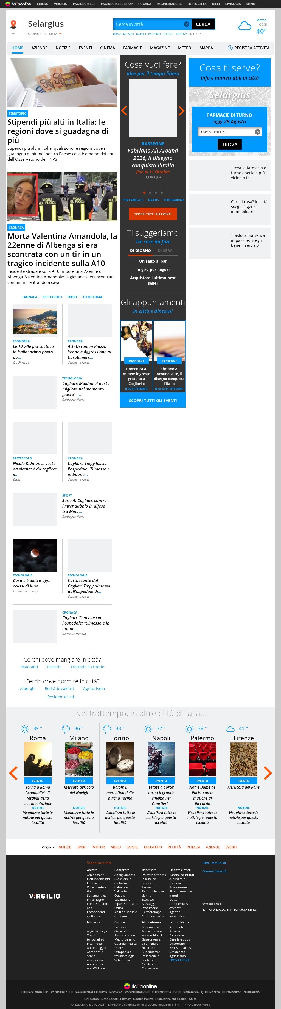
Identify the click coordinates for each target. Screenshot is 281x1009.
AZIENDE (39, 47)
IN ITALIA (195, 34)
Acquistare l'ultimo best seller (153, 280)
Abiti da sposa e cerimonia (125, 914)
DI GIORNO (140, 250)
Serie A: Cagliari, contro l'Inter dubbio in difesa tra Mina (84, 506)
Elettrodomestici (98, 879)
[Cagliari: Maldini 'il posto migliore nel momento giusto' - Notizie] (35, 382)
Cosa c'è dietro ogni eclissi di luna (31, 583)
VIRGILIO (61, 3)
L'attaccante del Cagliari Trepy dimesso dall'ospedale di (89, 586)
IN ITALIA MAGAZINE (216, 910)
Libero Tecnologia (25, 591)
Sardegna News (78, 362)
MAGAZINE (160, 47)
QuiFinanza (21, 362)
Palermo (202, 738)
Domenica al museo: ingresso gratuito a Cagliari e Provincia (136, 376)
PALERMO (154, 34)
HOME (17, 47)
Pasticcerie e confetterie (150, 958)
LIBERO (43, 3)
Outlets (119, 895)
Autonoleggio (96, 948)
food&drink (174, 200)
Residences (177, 952)
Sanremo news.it (74, 633)
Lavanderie (122, 899)
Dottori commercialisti (179, 901)
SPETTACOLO (52, 297)
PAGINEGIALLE (84, 3)
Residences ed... (62, 696)
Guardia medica (125, 943)
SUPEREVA (252, 992)
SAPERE (132, 847)
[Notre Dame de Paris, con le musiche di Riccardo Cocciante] (202, 758)
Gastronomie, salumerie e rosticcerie (151, 943)
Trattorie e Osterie (87, 666)
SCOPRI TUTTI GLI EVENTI (153, 214)
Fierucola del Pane (243, 787)
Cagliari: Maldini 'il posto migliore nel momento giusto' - (86, 389)
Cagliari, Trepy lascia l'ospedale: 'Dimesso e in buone (89, 469)
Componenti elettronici (96, 914)
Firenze (244, 738)
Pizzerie (54, 666)
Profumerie (150, 908)
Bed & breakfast (59, 688)
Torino (120, 738)
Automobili (95, 964)
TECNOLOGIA (92, 297)
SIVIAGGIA (233, 3)
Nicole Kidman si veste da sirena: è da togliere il (35, 469)
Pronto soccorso (125, 935)
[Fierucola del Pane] (243, 758)
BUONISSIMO (232, 992)
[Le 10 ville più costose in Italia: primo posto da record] (35, 318)
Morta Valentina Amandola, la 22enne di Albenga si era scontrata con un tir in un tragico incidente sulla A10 (62, 249)
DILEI (216, 3)
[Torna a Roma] (38, 758)
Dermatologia (151, 912)
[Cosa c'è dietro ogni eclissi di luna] (35, 555)
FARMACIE (132, 47)
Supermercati (151, 927)
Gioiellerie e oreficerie (122, 881)
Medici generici (125, 939)
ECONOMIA (21, 341)
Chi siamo (91, 998)
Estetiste (148, 899)
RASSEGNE (153, 144)
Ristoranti (29, 666)
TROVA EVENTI (179, 960)
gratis (153, 200)
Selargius (46, 23)
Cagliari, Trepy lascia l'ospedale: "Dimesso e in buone (85, 623)
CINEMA (107, 47)
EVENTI (85, 47)
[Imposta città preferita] (14, 24)
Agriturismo (94, 688)
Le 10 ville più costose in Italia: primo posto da (33, 351)
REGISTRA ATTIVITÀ (251, 47)
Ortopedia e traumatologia (124, 954)
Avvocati (175, 908)
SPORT (72, 297)
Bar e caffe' (176, 935)
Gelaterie (148, 964)
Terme (146, 887)
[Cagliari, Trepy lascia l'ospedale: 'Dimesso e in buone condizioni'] (90, 428)
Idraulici (92, 883)
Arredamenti (96, 875)
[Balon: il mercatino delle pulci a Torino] (120, 758)
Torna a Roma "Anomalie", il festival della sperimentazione (38, 795)
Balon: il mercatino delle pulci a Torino (120, 793)
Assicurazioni (178, 887)
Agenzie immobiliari (177, 914)
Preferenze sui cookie (170, 998)
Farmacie (120, 927)
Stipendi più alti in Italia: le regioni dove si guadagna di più (57, 131)
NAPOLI (141, 34)
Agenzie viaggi (97, 931)
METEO (184, 47)
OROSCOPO (153, 847)
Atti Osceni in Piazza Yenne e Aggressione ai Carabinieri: (89, 351)
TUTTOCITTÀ (197, 3)
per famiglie (133, 200)
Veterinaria (122, 960)
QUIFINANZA (210, 992)
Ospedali (120, 931)
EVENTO (38, 781)
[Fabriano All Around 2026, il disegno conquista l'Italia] (153, 108)
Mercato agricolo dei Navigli (79, 790)
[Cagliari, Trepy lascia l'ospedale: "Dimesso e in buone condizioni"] (35, 616)
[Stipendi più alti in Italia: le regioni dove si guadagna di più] (62, 88)
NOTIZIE (63, 47)
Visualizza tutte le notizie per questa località (38, 817)
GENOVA (181, 34)
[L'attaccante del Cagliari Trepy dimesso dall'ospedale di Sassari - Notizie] (90, 545)
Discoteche (177, 943)
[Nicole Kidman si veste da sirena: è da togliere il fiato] (35, 437)
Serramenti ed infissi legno (97, 897)
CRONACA (16, 227)
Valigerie (120, 891)
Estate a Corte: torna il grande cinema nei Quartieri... (161, 795)
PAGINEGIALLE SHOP (117, 3)
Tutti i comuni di (214, 863)
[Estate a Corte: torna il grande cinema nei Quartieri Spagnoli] (161, 758)
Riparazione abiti (126, 904)
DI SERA (165, 250)
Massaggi (148, 904)
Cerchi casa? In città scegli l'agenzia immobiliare (249, 206)
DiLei (16, 479)
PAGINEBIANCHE (169, 3)
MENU (250, 4)
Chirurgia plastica (154, 916)
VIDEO (116, 847)
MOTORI (99, 847)
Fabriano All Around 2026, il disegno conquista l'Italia (153, 158)
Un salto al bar (153, 261)
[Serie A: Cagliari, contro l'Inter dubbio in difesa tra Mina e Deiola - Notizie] (35, 499)
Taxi (90, 927)
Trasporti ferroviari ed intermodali (95, 939)
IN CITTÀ (174, 847)
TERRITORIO (18, 113)
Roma (38, 738)
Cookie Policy (143, 998)
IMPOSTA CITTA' (245, 910)
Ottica (118, 908)
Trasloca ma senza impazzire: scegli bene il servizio (248, 240)
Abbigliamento (124, 875)
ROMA (117, 34)
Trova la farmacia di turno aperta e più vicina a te (249, 172)
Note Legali (109, 998)
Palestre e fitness (154, 875)
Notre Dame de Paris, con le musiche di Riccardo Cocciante (202, 798)
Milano (79, 738)
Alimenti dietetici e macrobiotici (154, 933)
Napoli (161, 738)
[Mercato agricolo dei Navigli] (79, 758)
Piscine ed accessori (149, 881)
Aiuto (193, 998)
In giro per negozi (153, 269)
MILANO (128, 34)
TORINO (168, 34)
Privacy (125, 998)
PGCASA (144, 3)
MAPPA (206, 47)
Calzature (121, 887)
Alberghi (28, 688)
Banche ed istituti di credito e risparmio (181, 879)
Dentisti (119, 948)
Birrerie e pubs (179, 939)
